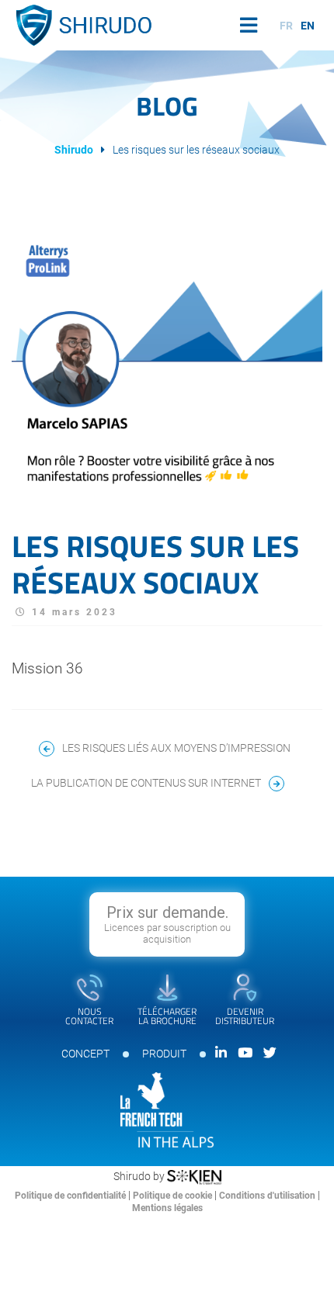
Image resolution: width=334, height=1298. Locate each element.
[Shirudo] (81, 25)
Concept (85, 1053)
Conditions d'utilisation (268, 1195)
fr (286, 25)
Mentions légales (167, 1208)
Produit (164, 1053)
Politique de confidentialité (71, 1195)
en (308, 25)
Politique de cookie (173, 1195)
